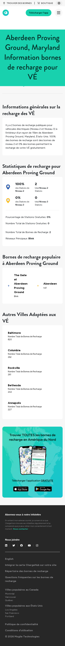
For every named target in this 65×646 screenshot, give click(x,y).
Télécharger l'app (38, 12)
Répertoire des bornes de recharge (26, 571)
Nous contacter (20, 529)
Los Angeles (11, 609)
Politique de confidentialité (21, 624)
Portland (9, 616)
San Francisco (12, 613)
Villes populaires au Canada (21, 589)
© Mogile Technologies (22, 636)
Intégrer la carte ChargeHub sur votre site (30, 565)
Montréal (9, 593)
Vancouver (10, 597)
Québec (9, 600)
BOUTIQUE (47, 3)
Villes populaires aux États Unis (24, 605)
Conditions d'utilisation (19, 630)
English (9, 558)
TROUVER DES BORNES (19, 3)
